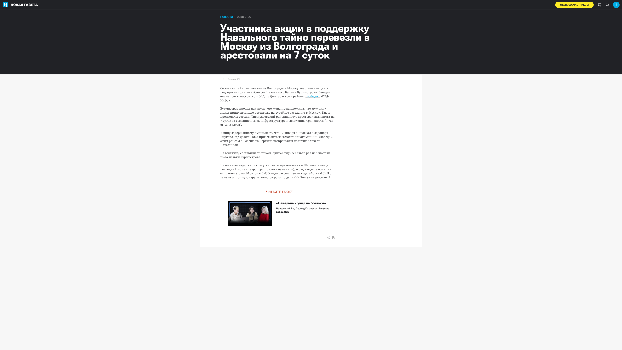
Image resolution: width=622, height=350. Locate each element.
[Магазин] (599, 5)
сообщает (312, 96)
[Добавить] (616, 5)
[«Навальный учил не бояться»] (279, 208)
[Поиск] (607, 5)
